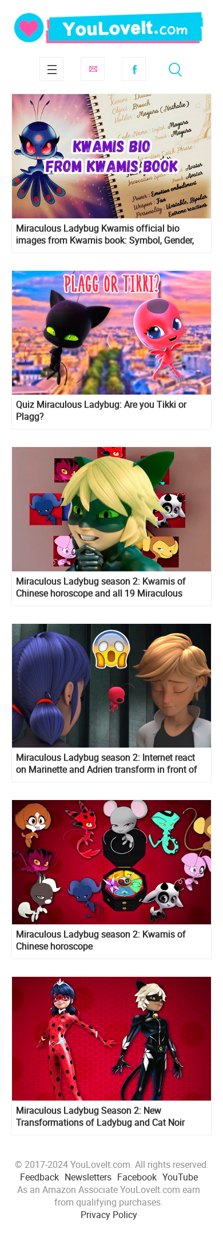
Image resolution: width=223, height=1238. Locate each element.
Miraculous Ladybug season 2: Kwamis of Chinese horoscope (101, 940)
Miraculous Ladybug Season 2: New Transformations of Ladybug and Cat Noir (100, 1117)
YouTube (180, 1177)
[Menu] (51, 69)
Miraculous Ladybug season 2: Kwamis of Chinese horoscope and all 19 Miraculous (101, 587)
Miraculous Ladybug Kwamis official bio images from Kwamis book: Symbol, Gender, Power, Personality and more (105, 234)
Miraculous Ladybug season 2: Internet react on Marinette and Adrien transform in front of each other (106, 764)
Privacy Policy (109, 1214)
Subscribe (93, 69)
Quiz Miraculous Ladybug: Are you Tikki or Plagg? (101, 411)
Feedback (39, 1177)
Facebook (134, 69)
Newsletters (88, 1177)
